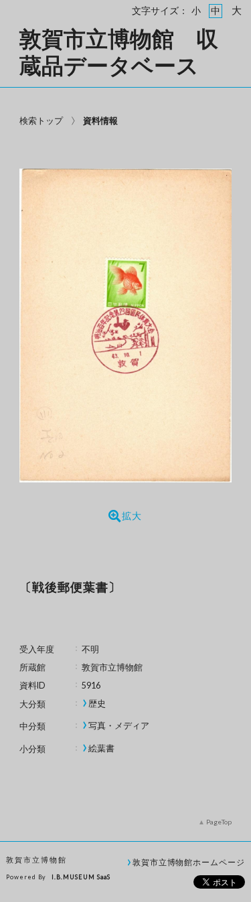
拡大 (132, 516)
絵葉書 (101, 748)
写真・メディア (118, 726)
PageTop (219, 822)
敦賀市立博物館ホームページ (189, 862)
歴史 (97, 704)
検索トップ (41, 120)
